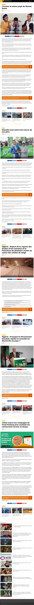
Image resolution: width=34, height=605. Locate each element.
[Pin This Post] (19, 107)
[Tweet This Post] (14, 107)
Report (5, 312)
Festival (9, 500)
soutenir (30, 500)
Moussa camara (8, 10)
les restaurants (23, 500)
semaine (11, 312)
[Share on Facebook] (9, 107)
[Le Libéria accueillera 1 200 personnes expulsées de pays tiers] (17, 410)
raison (3, 312)
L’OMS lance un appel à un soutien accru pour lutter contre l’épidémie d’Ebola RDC (16, 515)
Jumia (14, 500)
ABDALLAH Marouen (9, 133)
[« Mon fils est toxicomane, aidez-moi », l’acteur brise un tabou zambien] (27, 117)
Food (12, 500)
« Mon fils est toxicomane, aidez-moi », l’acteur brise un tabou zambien (27, 120)
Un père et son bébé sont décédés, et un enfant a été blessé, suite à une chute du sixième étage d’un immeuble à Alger (27, 236)
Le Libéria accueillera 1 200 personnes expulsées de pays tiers (16, 412)
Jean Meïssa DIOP (8, 428)
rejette (3, 398)
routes (8, 312)
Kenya (16, 500)
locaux (27, 500)
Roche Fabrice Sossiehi (9, 254)
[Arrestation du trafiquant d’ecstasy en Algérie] (27, 324)
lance (19, 500)
